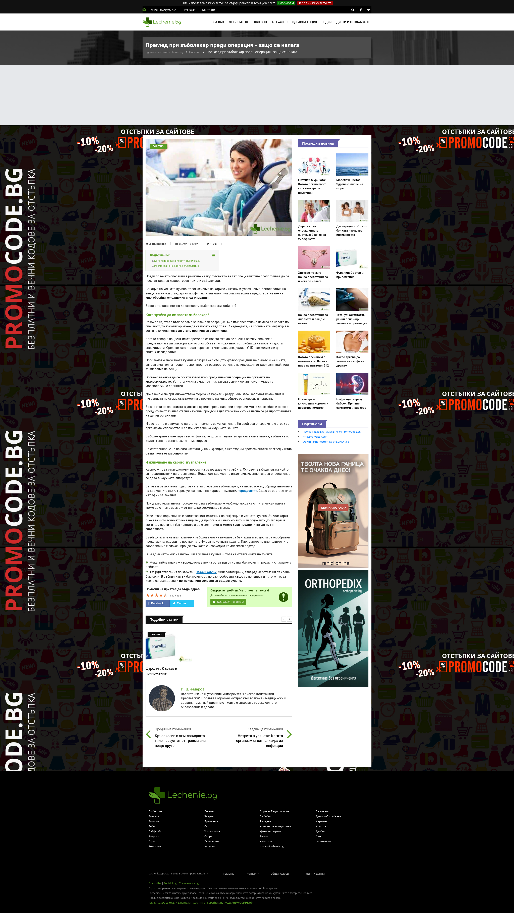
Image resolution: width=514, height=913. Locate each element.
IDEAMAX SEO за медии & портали (170, 902)
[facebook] (361, 10)
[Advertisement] (257, 95)
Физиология (323, 841)
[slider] (157, 595)
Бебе (152, 826)
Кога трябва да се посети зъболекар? (177, 260)
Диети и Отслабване (328, 816)
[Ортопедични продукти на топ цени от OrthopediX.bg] (333, 628)
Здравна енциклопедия (311, 22)
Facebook (157, 603)
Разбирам (286, 3)
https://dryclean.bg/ (315, 436)
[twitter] (368, 10)
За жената (322, 811)
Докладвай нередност (230, 601)
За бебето (266, 816)
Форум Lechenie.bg (272, 846)
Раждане (265, 821)
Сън (318, 836)
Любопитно (238, 22)
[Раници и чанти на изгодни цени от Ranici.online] (333, 511)
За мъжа (154, 816)
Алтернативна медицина (275, 826)
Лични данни (315, 873)
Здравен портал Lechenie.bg (164, 52)
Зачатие (154, 821)
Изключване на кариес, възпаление (176, 266)
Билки (264, 836)
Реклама (189, 10)
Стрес (152, 841)
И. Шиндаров (157, 243)
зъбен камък (206, 572)
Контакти (208, 10)
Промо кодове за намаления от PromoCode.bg (332, 431)
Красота (321, 826)
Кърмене (321, 821)
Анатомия (266, 841)
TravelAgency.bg (189, 883)
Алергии (154, 836)
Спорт (208, 836)
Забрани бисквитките (314, 3)
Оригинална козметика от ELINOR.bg (326, 441)
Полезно (260, 22)
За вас (218, 22)
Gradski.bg (155, 883)
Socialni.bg (170, 883)
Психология (211, 841)
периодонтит (247, 491)
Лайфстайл (155, 831)
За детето (210, 816)
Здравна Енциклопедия (274, 811)
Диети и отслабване (352, 22)
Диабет (320, 831)
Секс (207, 826)
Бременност (212, 821)
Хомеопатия (212, 831)
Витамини (155, 846)
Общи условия (280, 873)
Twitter (181, 603)
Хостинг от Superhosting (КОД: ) (223, 902)
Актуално (280, 22)
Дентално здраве (270, 831)
